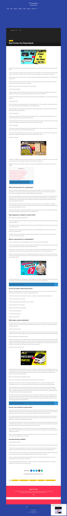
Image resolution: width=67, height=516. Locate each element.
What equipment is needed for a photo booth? (18, 172)
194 (20, 30)
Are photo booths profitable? (15, 179)
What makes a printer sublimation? (16, 176)
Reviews (28, 8)
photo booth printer (41, 480)
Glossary (20, 8)
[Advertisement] (33, 18)
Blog (11, 8)
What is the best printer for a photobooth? (17, 170)
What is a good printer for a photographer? (17, 173)
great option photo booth (24, 480)
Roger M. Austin (33, 489)
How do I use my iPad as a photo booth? (17, 178)
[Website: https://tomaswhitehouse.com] (33, 495)
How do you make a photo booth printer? (17, 175)
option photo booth (33, 480)
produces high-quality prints (50, 480)
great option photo (15, 480)
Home (8, 8)
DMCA (33, 513)
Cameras (15, 8)
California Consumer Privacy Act (33, 512)
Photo (24, 8)
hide (23, 168)
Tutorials (33, 8)
